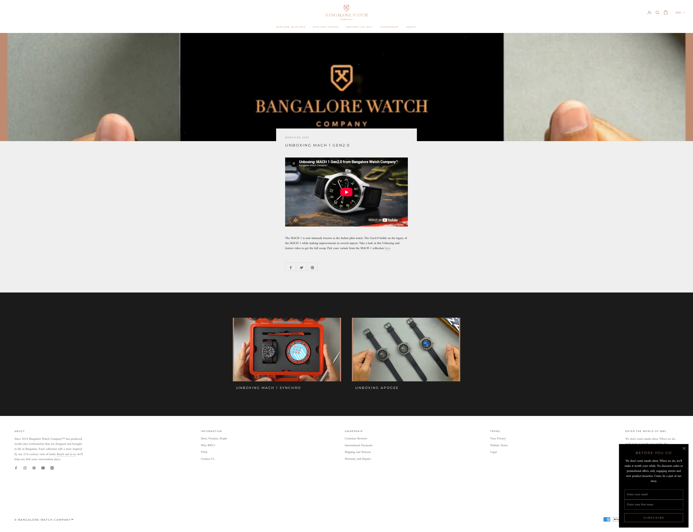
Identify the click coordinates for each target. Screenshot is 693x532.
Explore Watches (290, 27)
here (387, 248)
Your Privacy (498, 438)
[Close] (684, 448)
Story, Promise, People (214, 438)
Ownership (389, 27)
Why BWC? (208, 445)
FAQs (204, 452)
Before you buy (359, 27)
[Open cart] (665, 12)
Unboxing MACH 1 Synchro (268, 388)
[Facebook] (16, 468)
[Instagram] (25, 468)
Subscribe (653, 517)
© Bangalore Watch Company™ (44, 519)
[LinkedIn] (52, 468)
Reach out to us (66, 454)
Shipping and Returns (358, 452)
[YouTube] (43, 468)
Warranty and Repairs (358, 459)
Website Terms (499, 445)
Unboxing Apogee (377, 388)
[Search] (657, 12)
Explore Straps (326, 27)
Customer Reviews (356, 438)
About (411, 27)
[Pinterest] (34, 468)
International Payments (358, 445)
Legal (493, 452)
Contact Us (207, 459)
